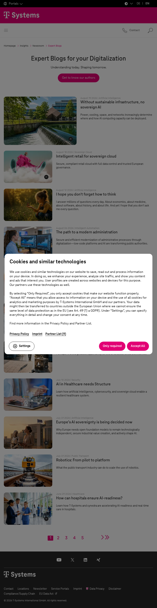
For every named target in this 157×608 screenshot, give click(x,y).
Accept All (138, 346)
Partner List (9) (55, 334)
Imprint (37, 334)
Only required (112, 346)
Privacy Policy (19, 334)
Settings (24, 346)
